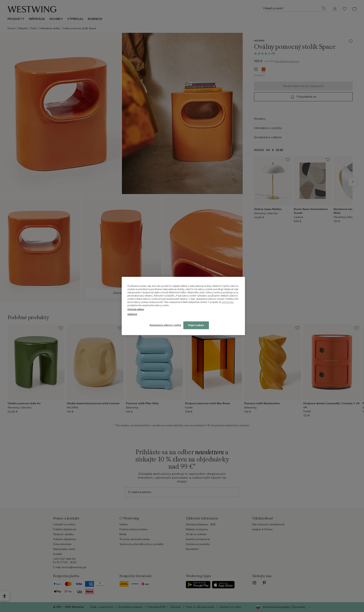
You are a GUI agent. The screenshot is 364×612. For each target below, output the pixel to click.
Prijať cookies (196, 325)
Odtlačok (132, 314)
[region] (183, 306)
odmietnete (227, 302)
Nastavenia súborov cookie (165, 325)
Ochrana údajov (135, 309)
